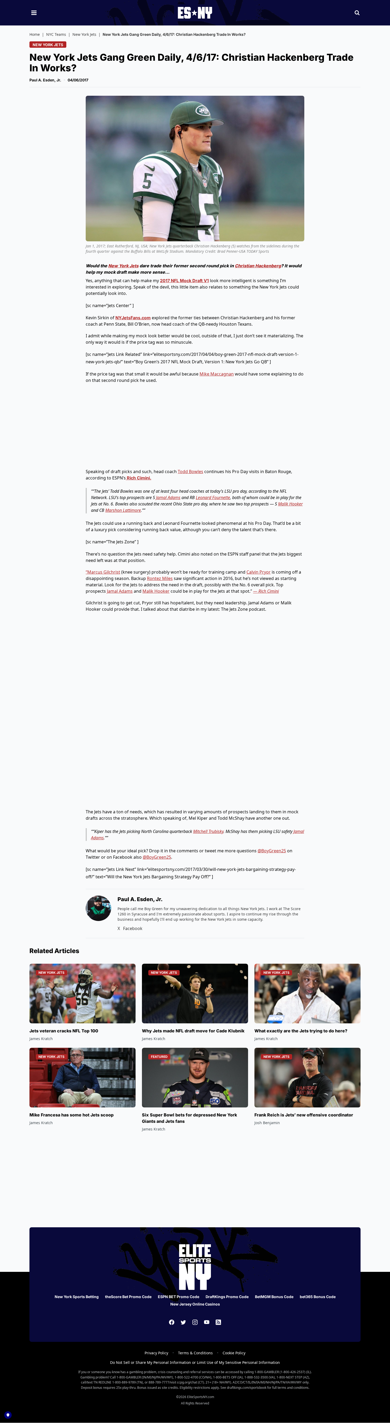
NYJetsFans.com (133, 317)
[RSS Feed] (218, 1322)
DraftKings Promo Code (227, 1296)
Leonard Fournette (213, 497)
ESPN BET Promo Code (178, 1296)
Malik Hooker (290, 504)
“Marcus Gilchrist (103, 572)
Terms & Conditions (195, 1352)
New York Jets (84, 34)
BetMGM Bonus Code (274, 1296)
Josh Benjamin (267, 1122)
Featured (159, 1057)
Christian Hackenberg (258, 265)
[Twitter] (183, 1322)
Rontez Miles (160, 578)
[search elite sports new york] (357, 12)
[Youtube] (206, 1322)
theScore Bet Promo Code (128, 1296)
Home (34, 34)
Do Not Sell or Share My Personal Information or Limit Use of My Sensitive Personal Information (195, 1362)
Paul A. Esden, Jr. (45, 80)
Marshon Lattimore (123, 510)
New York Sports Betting (77, 1296)
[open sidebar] (33, 12)
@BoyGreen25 (272, 851)
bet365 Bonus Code (318, 1296)
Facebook (132, 928)
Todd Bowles (190, 471)
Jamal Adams (168, 497)
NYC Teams (56, 34)
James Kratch (41, 1038)
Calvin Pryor (258, 572)
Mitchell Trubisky (208, 831)
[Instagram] (195, 1322)
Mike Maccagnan (217, 374)
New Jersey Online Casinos (195, 1304)
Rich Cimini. (138, 478)
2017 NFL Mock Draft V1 (184, 280)
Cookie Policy (234, 1352)
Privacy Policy (156, 1352)
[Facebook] (171, 1322)
